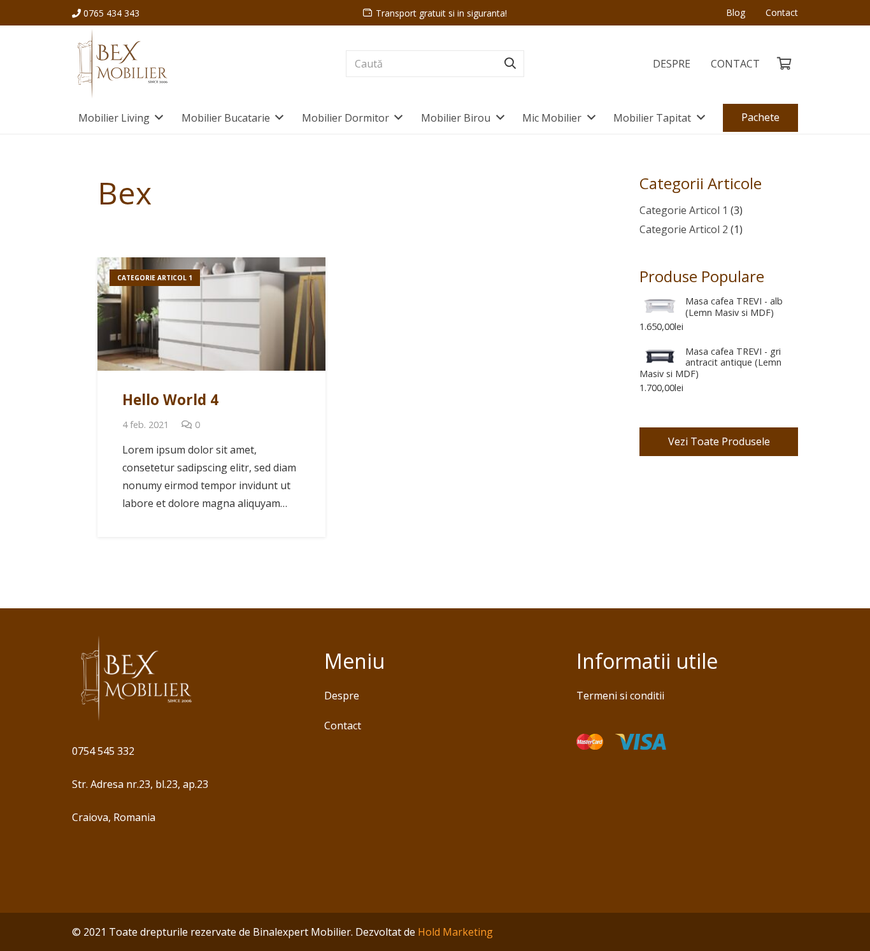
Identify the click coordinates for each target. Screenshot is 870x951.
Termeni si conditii (620, 696)
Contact (782, 12)
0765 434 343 (110, 13)
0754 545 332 (103, 751)
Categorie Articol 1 (683, 210)
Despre (341, 696)
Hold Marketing (455, 932)
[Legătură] (122, 64)
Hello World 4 (170, 400)
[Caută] (510, 63)
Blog (735, 12)
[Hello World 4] (211, 314)
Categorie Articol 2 (683, 229)
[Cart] (784, 64)
